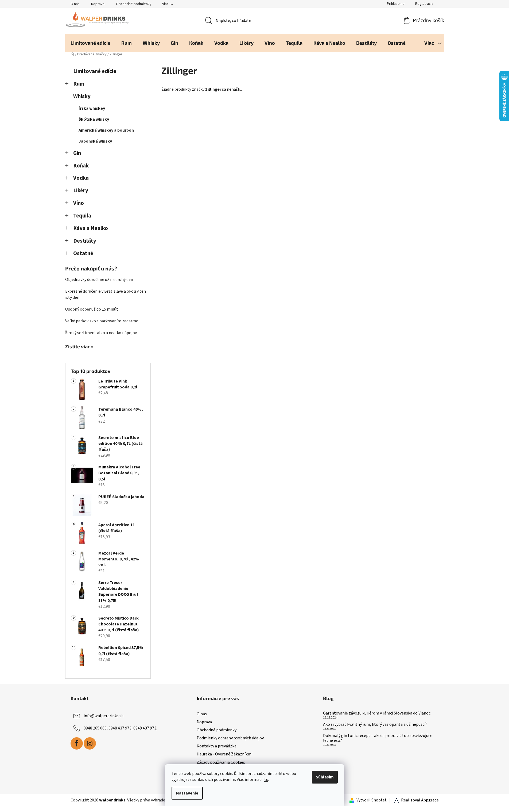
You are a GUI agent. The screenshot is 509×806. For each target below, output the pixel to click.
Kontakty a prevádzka (216, 746)
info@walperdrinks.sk (103, 716)
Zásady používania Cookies (221, 762)
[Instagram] (90, 743)
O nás (75, 4)
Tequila (82, 216)
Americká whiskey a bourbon (106, 130)
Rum (78, 84)
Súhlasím (325, 777)
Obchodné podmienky (133, 4)
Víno (78, 203)
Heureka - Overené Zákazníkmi (224, 754)
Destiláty (84, 241)
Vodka (81, 178)
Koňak (81, 166)
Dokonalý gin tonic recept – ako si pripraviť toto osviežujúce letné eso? (377, 738)
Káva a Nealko (90, 228)
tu (266, 779)
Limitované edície (94, 71)
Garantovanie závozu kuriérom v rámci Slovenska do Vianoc (376, 713)
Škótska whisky (94, 119)
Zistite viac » (79, 346)
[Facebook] (77, 743)
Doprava (97, 4)
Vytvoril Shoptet (371, 800)
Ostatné (83, 253)
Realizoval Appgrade (420, 800)
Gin (77, 153)
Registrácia (424, 3)
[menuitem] (90, 43)
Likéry (80, 190)
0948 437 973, (145, 728)
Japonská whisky (95, 141)
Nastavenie (187, 793)
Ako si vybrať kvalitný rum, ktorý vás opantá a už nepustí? (375, 724)
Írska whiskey (92, 108)
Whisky (82, 96)
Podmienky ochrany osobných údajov (230, 738)
